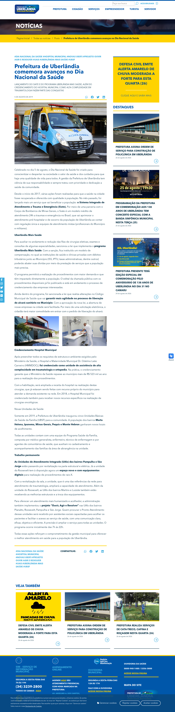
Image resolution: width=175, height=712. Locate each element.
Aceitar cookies (150, 703)
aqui (38, 691)
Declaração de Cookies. (33, 706)
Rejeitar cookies (129, 703)
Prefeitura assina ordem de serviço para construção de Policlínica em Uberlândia (135, 151)
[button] (86, 97)
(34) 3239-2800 (29, 687)
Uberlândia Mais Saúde (54, 60)
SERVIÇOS (94, 9)
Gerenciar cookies (108, 703)
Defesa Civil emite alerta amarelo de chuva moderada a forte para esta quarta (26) (136, 74)
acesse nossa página (99, 691)
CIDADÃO (77, 9)
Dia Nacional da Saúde (29, 57)
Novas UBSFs (75, 57)
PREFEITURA (60, 9)
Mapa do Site (132, 685)
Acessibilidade (147, 3)
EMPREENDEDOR (114, 9)
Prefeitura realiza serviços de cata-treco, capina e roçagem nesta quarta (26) (136, 630)
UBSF (72, 60)
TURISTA (134, 9)
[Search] (137, 3)
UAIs (36, 60)
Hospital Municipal (55, 57)
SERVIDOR (150, 9)
